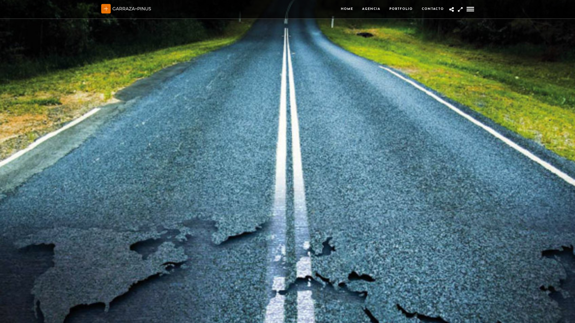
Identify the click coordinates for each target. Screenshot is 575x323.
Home (347, 9)
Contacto (433, 9)
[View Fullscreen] (460, 10)
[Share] (451, 10)
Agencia (371, 9)
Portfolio (401, 9)
